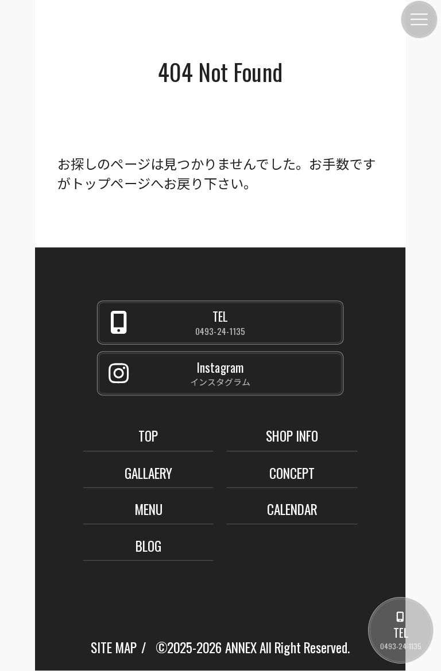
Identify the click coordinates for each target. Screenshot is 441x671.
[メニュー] (419, 19)
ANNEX (241, 647)
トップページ (110, 182)
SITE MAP (114, 647)
